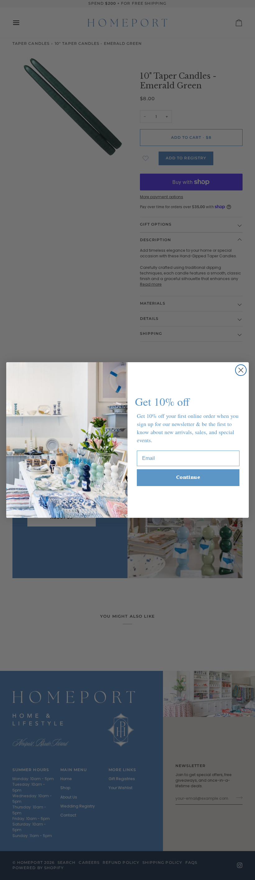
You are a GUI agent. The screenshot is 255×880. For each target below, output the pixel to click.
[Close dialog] (240, 370)
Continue (188, 477)
